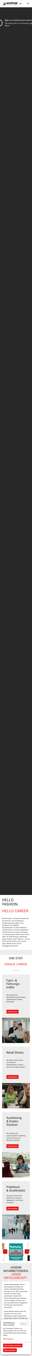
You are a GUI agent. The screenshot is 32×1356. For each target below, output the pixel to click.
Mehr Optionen (8, 1339)
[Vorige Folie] (5, 1251)
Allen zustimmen (10, 1350)
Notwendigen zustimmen (12, 1345)
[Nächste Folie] (27, 1251)
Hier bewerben (12, 1012)
